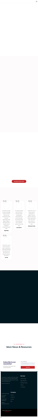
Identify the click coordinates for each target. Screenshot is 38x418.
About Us (12, 394)
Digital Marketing (23, 380)
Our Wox (12, 399)
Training (21, 384)
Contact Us (13, 397)
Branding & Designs (23, 382)
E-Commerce (22, 386)
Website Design (23, 378)
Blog (11, 401)
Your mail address (24, 361)
